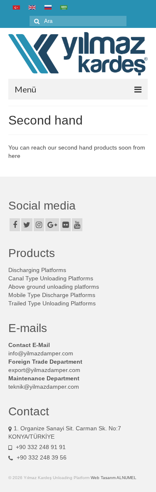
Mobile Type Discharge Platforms (51, 295)
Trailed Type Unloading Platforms (52, 303)
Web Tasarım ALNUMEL (113, 477)
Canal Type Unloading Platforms (50, 278)
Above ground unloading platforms (53, 286)
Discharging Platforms (37, 270)
